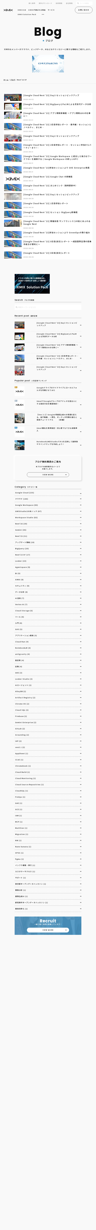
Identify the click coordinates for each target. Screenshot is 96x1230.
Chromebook (23, 766)
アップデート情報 (24, 542)
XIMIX (19, 579)
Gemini (20, 530)
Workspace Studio (26, 517)
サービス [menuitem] (51, 10)
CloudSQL (21, 791)
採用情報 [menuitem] (59, 3)
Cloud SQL (22, 710)
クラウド (21, 499)
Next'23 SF (22, 555)
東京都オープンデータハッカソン (30, 884)
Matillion (21, 828)
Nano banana (23, 846)
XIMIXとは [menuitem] (22, 10)
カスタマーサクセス (25, 871)
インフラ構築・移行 (25, 865)
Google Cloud (24, 492)
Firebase (21, 716)
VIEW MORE (48, 475)
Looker (20, 561)
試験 (18, 666)
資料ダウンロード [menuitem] (45, 3)
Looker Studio (24, 679)
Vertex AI (21, 604)
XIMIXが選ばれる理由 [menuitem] (37, 10)
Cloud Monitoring (25, 778)
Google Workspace (26, 505)
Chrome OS (22, 704)
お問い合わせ (83, 10)
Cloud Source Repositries (29, 784)
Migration (21, 834)
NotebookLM (23, 648)
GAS (18, 629)
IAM (18, 815)
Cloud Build (22, 772)
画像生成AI (21, 896)
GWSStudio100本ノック (28, 511)
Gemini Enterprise (25, 722)
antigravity (22, 654)
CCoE (19, 759)
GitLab (20, 728)
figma (19, 859)
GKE (18, 673)
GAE (18, 803)
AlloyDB (20, 691)
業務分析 (20, 890)
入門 (18, 623)
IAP (18, 741)
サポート (20, 877)
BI (17, 573)
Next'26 (21, 523)
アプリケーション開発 (26, 635)
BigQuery (22, 548)
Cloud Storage (24, 610)
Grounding (22, 735)
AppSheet (21, 753)
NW (18, 840)
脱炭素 (19, 660)
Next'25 (21, 536)
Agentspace (22, 567)
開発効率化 (21, 909)
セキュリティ (22, 586)
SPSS (19, 853)
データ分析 (21, 592)
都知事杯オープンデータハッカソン (31, 902)
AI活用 (19, 598)
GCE (18, 809)
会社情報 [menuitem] (69, 3)
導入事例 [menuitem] (32, 3)
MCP (19, 822)
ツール (19, 617)
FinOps (20, 797)
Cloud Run (22, 641)
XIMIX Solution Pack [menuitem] (27, 14)
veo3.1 (20, 747)
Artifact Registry (25, 697)
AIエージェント (23, 685)
